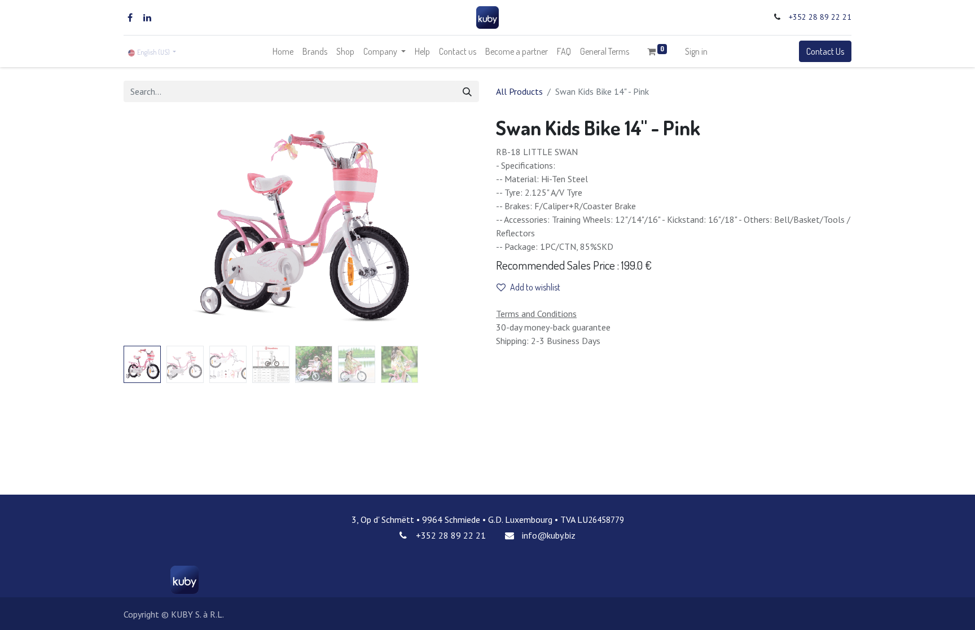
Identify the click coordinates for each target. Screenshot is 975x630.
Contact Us (825, 51)
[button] (150, 228)
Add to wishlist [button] (535, 287)
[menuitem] (283, 51)
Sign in (696, 51)
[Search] (467, 91)
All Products (519, 91)
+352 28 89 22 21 (820, 17)
